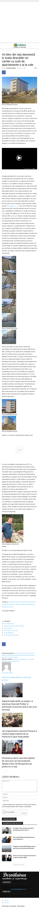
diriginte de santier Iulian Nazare (14, 626)
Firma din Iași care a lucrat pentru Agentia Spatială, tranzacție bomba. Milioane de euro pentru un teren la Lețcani (18, 655)
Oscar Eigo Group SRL (11, 630)
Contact (6, 900)
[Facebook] (4, 72)
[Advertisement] (19, 22)
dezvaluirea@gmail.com (18, 889)
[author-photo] (6, 671)
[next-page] (6, 771)
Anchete (9, 50)
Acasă (3, 50)
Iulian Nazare (8, 628)
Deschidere (5, 696)
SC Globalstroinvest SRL (11, 635)
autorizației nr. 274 (13, 206)
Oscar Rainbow (8, 633)
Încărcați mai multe (19, 864)
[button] (3, 45)
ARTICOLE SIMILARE (10, 677)
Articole (6, 902)
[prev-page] (3, 771)
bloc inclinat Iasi (9, 623)
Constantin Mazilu (11, 68)
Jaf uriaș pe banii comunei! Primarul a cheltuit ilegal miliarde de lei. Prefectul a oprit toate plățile (19, 734)
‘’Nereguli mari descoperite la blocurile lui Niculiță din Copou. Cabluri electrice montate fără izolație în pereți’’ (19, 604)
